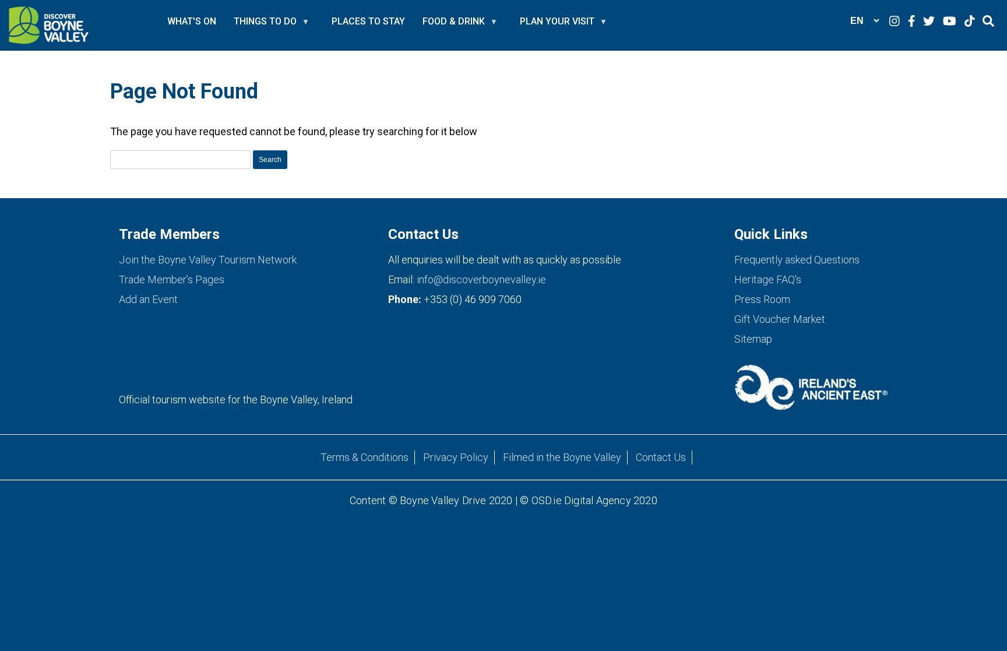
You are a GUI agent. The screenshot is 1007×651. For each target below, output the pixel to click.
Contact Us (661, 457)
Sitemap (753, 339)
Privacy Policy (455, 457)
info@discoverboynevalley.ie (481, 279)
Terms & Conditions (365, 457)
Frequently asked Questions (797, 260)
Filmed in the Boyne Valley (562, 457)
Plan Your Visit (557, 26)
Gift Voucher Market (779, 319)
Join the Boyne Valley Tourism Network (208, 260)
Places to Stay (368, 21)
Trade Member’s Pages (171, 279)
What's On (191, 21)
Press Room (762, 299)
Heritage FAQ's (767, 279)
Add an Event (148, 299)
